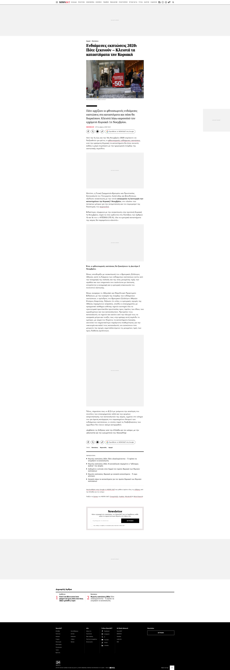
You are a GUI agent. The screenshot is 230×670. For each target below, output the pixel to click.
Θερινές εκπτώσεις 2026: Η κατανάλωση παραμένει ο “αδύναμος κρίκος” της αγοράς (113, 465)
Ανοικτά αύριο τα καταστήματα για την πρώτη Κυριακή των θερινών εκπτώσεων (115, 480)
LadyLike (119, 639)
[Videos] (163, 2)
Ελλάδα (58, 631)
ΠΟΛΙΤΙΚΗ (81, 2)
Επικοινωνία (89, 641)
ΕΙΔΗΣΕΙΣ (154, 2)
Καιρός (146, 2)
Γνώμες (58, 639)
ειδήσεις (137, 489)
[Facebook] (88, 131)
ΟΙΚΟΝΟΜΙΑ (90, 2)
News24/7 (119, 631)
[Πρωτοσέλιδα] (159, 2)
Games (95, 496)
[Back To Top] (172, 668)
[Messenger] (97, 131)
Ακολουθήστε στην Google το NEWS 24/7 (100, 489)
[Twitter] (93, 131)
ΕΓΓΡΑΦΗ (161, 632)
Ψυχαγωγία (59, 647)
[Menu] (57, 2)
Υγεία (57, 649)
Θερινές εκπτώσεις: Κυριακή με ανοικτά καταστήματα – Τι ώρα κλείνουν (112, 475)
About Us (88, 631)
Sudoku (121, 496)
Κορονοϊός (103, 447)
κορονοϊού (104, 207)
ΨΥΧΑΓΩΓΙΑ (133, 2)
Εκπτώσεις (95, 41)
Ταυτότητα (89, 633)
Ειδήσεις (101, 430)
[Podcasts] (166, 2)
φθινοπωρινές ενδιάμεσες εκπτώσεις (124, 140)
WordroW (128, 496)
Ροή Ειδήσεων (74, 631)
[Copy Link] (102, 131)
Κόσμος (58, 636)
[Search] (173, 2)
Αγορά (88, 41)
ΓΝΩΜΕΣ (106, 2)
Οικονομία (58, 641)
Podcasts (73, 636)
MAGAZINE (114, 2)
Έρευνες (58, 652)
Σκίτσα (72, 633)
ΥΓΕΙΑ (141, 2)
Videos (72, 639)
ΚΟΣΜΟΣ (99, 2)
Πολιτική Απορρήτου (91, 639)
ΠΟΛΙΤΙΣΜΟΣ (123, 2)
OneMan (119, 636)
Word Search (138, 496)
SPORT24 (119, 633)
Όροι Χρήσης (89, 636)
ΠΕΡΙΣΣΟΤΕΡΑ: (91, 455)
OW (118, 641)
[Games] (169, 2)
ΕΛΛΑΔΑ (74, 2)
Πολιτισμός (59, 644)
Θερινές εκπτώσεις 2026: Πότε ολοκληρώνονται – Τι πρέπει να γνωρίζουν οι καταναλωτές (112, 460)
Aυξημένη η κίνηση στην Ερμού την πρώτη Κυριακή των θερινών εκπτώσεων (114, 470)
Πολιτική (58, 633)
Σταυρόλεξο (114, 496)
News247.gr (121, 433)
